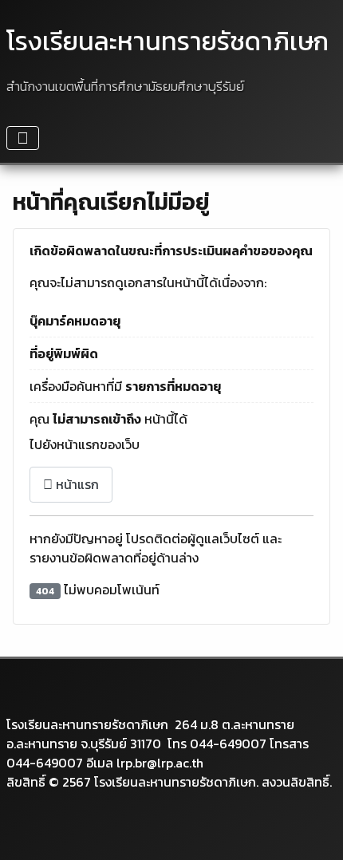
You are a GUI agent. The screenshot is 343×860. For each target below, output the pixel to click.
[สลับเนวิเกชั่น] (22, 138)
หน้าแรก (76, 484)
